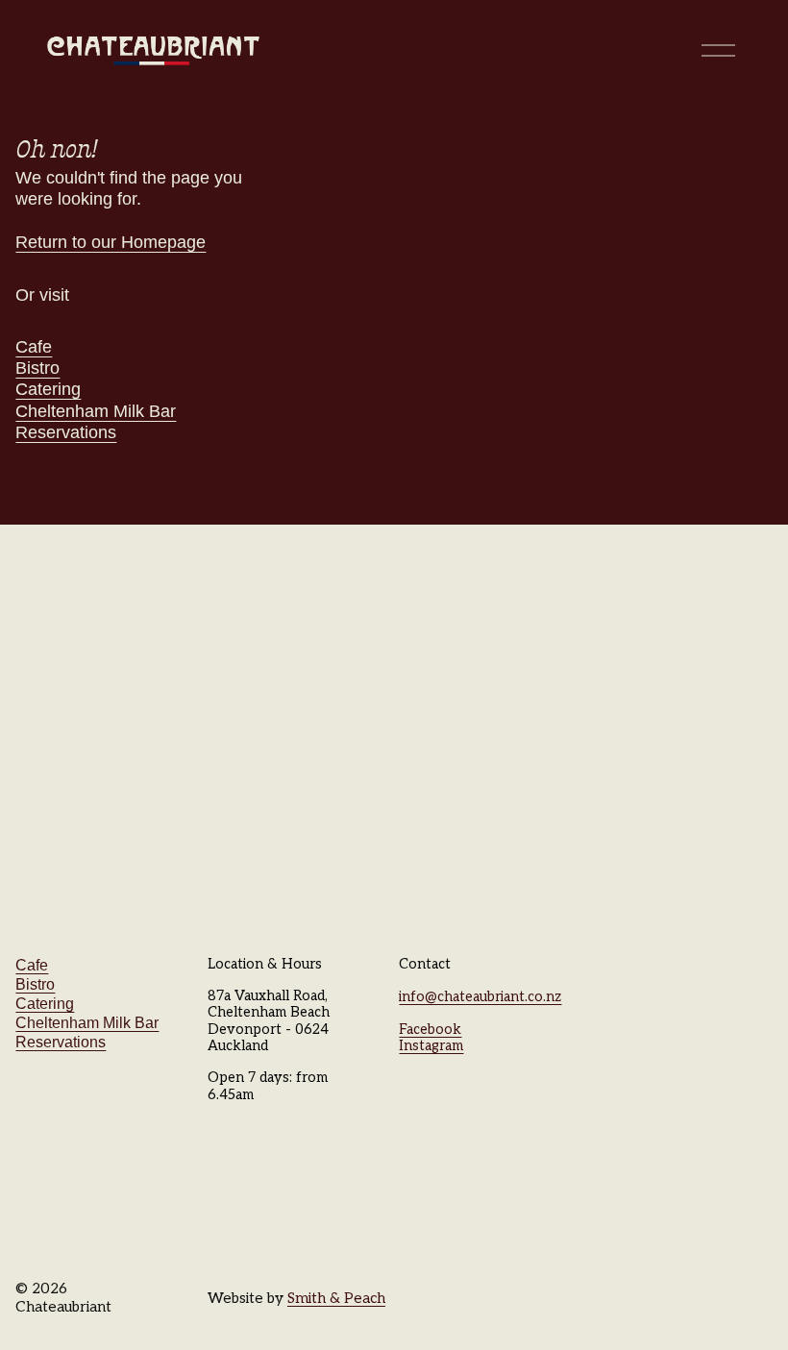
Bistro (37, 368)
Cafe (33, 346)
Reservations (65, 432)
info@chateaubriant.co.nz (480, 997)
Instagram (431, 1046)
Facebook (430, 1029)
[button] (98, 624)
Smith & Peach (336, 1298)
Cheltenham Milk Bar (95, 411)
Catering (48, 389)
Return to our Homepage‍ (110, 242)
